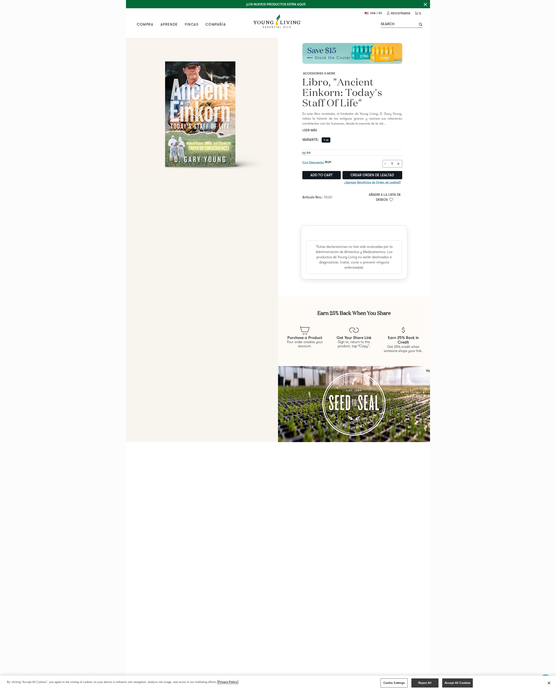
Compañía (215, 24)
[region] (278, 683)
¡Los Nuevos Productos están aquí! (276, 4)
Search (387, 24)
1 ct (326, 140)
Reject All (424, 682)
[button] (420, 25)
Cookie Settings (394, 682)
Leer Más (310, 130)
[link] (399, 13)
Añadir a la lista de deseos (385, 197)
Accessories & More (319, 73)
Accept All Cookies (457, 682)
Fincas (192, 24)
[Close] (549, 683)
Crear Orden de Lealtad (372, 175)
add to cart (321, 175)
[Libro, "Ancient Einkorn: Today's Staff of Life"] (202, 113)
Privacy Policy (227, 682)
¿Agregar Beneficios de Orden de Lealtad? (372, 182)
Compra (145, 24)
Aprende (169, 24)
